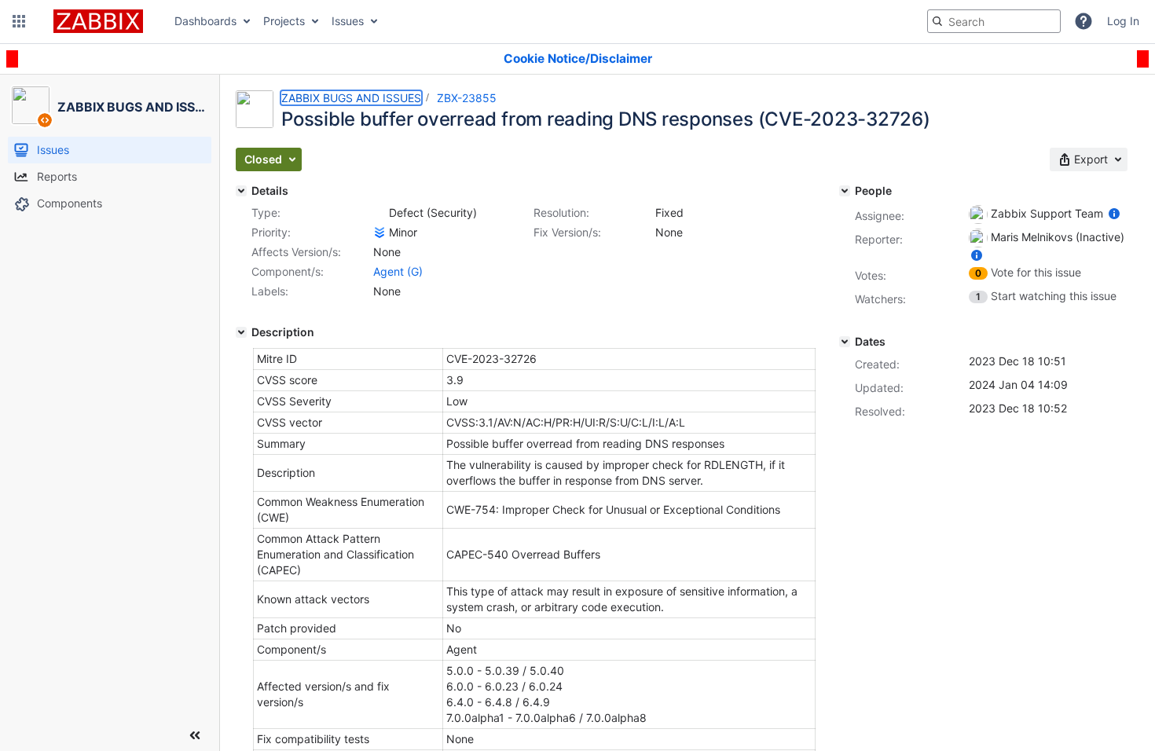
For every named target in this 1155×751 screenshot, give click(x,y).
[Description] (241, 332)
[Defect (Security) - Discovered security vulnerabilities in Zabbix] (379, 213)
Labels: (269, 291)
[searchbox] (994, 21)
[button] (19, 21)
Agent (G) (398, 271)
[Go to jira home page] (98, 21)
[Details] (241, 190)
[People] (844, 190)
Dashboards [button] (205, 20)
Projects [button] (284, 20)
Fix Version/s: (567, 232)
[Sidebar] (194, 735)
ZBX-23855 (467, 97)
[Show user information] (1114, 213)
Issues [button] (348, 20)
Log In (1123, 20)
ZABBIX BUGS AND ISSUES (351, 97)
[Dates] (844, 341)
